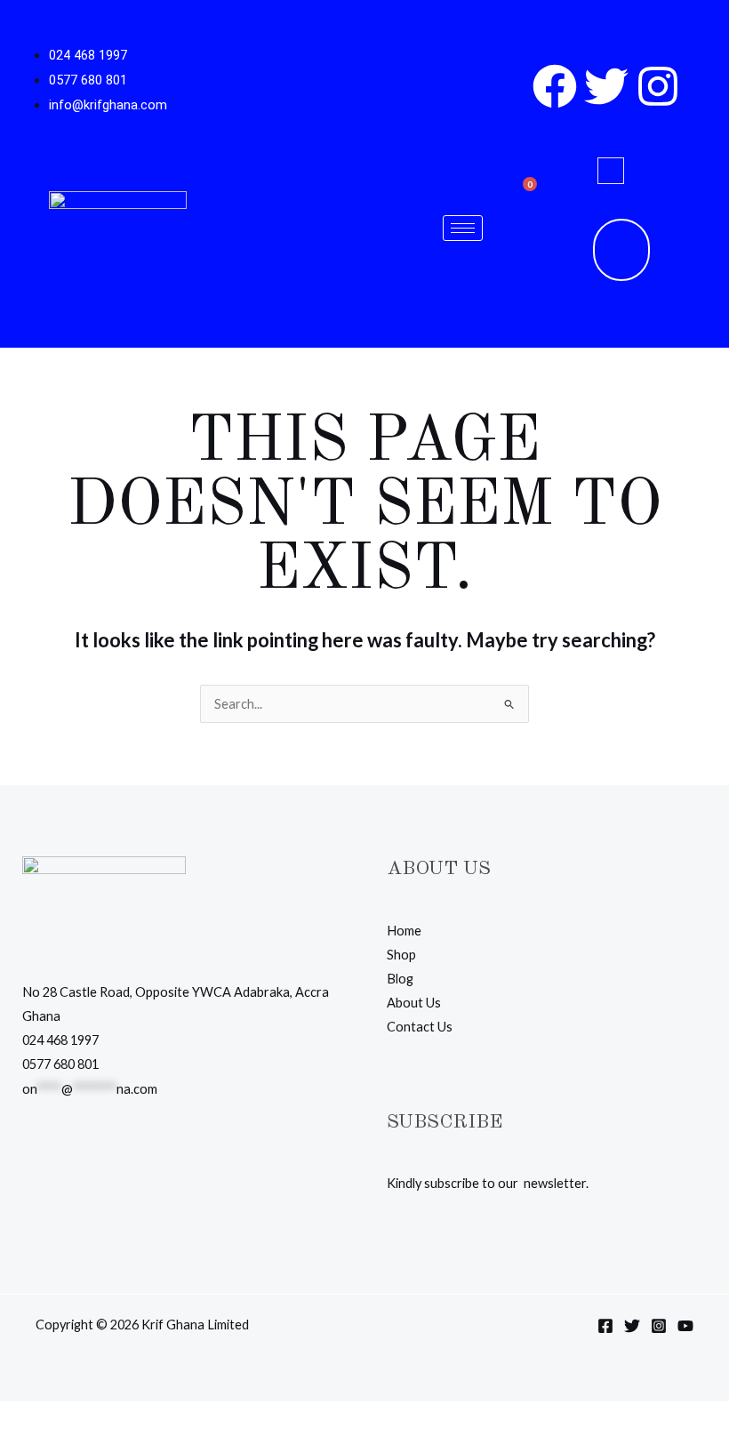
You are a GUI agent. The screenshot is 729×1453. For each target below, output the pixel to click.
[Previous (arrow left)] (18, 1444)
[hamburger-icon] (463, 228)
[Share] (94, 1418)
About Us (414, 1002)
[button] (610, 170)
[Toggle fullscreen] (56, 1418)
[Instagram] (659, 1326)
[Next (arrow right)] (56, 1444)
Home (404, 930)
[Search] (572, 250)
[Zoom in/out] (18, 1418)
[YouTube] (685, 1326)
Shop (401, 954)
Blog (400, 978)
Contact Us (420, 1026)
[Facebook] (605, 1326)
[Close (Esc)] (132, 1418)
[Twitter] (632, 1326)
